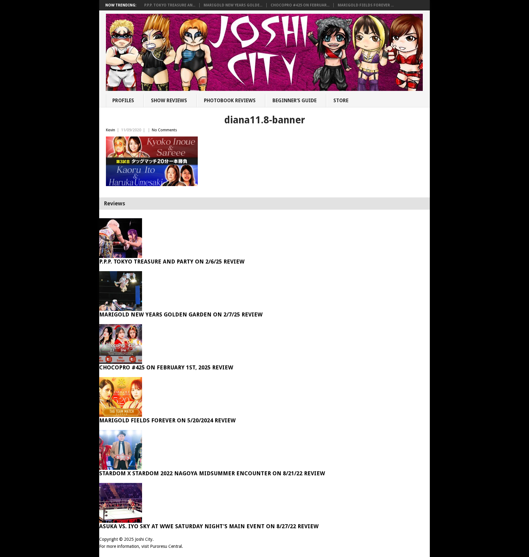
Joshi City (143, 539)
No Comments (164, 130)
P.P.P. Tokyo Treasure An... (169, 5)
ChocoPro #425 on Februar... (300, 5)
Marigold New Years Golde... (233, 5)
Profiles (123, 100)
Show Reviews (169, 100)
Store (340, 100)
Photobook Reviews (230, 100)
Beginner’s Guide (294, 100)
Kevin (110, 130)
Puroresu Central (166, 546)
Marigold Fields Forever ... (366, 5)
